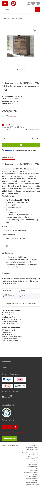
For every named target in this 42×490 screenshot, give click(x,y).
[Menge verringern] (4, 138)
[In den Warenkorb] (3, 25)
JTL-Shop (37, 484)
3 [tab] (22, 69)
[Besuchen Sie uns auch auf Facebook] (4, 427)
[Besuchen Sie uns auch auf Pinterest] (15, 427)
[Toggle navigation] (5, 2)
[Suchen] (37, 9)
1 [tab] (17, 69)
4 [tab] (24, 69)
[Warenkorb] (37, 3)
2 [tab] (19, 69)
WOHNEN (14, 101)
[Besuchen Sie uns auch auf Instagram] (9, 427)
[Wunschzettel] (33, 3)
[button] (29, 3)
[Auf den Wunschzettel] (35, 31)
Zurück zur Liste (8, 19)
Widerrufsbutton (9, 438)
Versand (17, 116)
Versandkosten (33, 449)
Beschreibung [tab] (8, 157)
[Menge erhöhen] (37, 138)
